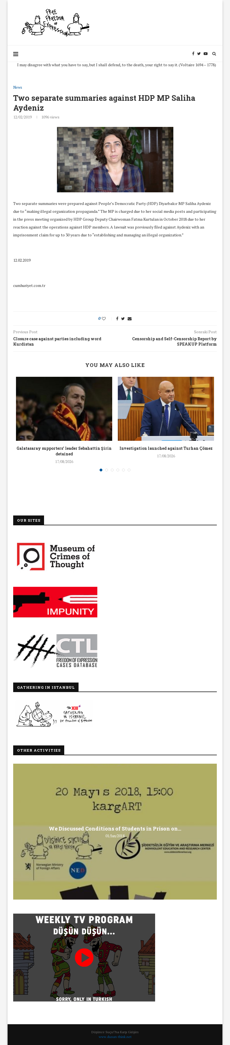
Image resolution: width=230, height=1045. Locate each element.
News (17, 87)
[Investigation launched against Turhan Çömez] (166, 409)
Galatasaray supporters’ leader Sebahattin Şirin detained (64, 451)
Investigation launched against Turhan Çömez (166, 448)
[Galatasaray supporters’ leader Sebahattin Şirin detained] (64, 409)
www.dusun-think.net (115, 1037)
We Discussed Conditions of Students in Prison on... (115, 828)
